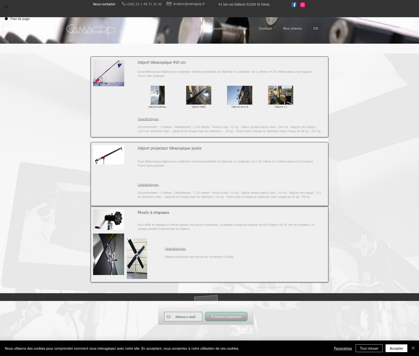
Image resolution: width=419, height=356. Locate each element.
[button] (219, 30)
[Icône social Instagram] (302, 4)
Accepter (396, 348)
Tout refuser (369, 348)
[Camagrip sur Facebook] (293, 4)
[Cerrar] (413, 348)
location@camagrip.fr (189, 4)
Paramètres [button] (343, 348)
